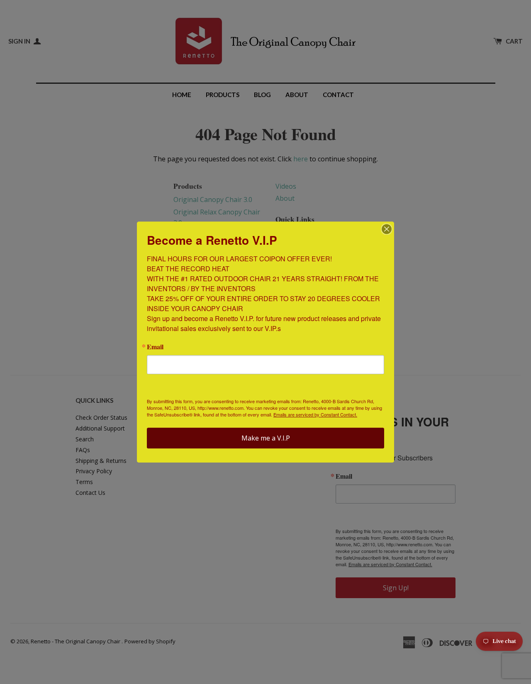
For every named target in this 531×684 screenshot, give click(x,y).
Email (155, 346)
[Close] (387, 229)
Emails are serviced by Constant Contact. (315, 414)
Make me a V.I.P (265, 438)
